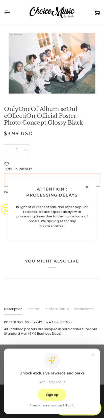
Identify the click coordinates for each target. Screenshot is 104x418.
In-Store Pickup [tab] (57, 309)
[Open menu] (11, 12)
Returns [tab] (34, 309)
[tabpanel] (52, 328)
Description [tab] (13, 309)
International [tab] (84, 309)
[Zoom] (13, 88)
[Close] (89, 187)
